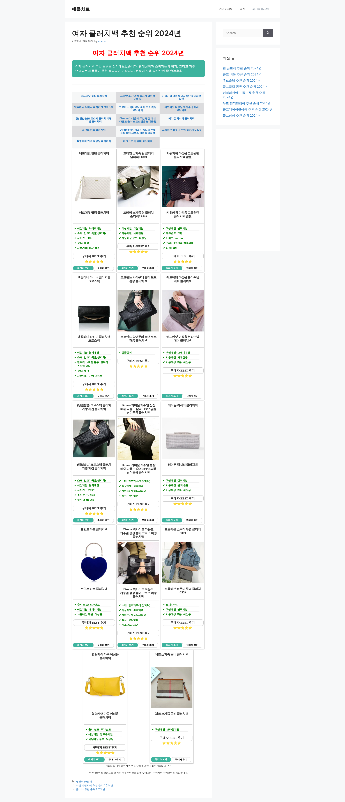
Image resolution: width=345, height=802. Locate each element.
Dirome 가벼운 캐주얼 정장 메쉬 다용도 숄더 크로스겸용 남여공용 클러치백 (137, 121)
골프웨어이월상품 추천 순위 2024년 (248, 109)
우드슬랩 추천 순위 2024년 (242, 80)
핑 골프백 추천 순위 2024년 (242, 68)
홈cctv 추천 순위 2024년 (90, 789)
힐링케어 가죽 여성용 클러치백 (94, 140)
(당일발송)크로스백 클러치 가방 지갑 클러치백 (94, 120)
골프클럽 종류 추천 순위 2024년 (245, 86)
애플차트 (81, 9)
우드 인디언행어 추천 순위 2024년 (247, 103)
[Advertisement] (248, 190)
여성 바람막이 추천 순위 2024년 (94, 785)
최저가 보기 (83, 268)
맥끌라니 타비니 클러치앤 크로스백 (94, 107)
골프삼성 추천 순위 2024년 (242, 115)
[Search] (268, 33)
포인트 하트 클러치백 (94, 129)
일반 (242, 9)
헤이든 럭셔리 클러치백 (181, 118)
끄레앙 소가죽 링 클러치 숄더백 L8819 (137, 97)
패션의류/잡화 (261, 9)
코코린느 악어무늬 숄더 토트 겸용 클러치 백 (137, 108)
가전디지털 (226, 9)
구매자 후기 (103, 268)
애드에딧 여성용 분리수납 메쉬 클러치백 (181, 108)
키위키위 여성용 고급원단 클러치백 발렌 (181, 97)
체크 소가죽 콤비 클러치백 (137, 140)
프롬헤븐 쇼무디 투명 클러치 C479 (181, 129)
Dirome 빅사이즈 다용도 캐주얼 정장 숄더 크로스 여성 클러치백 (138, 131)
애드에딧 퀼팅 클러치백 (94, 95)
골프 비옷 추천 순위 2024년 (242, 74)
